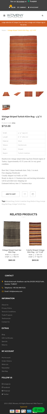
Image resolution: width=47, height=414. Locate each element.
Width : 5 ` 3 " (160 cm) (35, 254)
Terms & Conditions (9, 311)
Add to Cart (11, 194)
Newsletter (6, 368)
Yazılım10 (23, 407)
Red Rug (8, 204)
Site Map (5, 371)
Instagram (6, 384)
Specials (4, 341)
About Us (5, 305)
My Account (6, 357)
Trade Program (7, 315)
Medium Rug (34, 201)
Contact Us (6, 322)
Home (4, 30)
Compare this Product (33, 194)
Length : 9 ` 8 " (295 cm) (35, 257)
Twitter (6, 394)
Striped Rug (10, 201)
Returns (4, 345)
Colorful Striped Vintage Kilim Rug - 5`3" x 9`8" (35, 251)
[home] (15, 15)
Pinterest (6, 391)
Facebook (6, 387)
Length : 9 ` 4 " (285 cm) (12, 257)
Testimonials (6, 318)
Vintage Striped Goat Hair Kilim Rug (11, 251)
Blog (3, 334)
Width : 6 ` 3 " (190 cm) (11, 254)
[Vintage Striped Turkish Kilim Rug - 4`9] (23, 60)
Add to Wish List (25, 194)
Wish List (5, 364)
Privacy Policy (7, 308)
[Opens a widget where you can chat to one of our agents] (38, 410)
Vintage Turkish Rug (18, 204)
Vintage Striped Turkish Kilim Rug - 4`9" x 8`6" (22, 30)
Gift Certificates (7, 338)
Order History (7, 361)
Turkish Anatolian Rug (22, 201)
